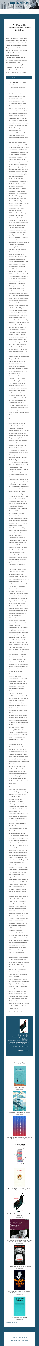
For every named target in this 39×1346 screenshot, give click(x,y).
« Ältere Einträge (11, 1323)
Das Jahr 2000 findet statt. (19, 1318)
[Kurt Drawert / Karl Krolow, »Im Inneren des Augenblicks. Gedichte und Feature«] (19, 1228)
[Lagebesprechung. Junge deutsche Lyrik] (19, 1255)
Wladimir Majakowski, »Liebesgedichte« (19, 1189)
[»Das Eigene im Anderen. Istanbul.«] (19, 1101)
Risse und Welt (19, 1087)
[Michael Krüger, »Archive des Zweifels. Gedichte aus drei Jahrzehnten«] (19, 1280)
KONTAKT (15, 1338)
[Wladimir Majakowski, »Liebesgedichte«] (19, 1177)
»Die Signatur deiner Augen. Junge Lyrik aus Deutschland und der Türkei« (19, 1138)
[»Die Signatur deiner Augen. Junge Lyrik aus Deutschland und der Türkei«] (19, 1126)
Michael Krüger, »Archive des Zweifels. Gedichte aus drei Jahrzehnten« (19, 1292)
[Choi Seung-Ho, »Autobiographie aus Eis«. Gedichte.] (19, 1202)
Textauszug (12, 77)
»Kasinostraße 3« (19, 1164)
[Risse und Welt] (19, 1076)
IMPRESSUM (23, 1338)
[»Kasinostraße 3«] (19, 1152)
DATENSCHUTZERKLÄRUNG (20, 1340)
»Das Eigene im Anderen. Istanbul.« (19, 1112)
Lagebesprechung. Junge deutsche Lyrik (19, 1266)
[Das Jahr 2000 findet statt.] (19, 1306)
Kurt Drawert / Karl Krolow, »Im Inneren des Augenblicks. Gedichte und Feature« (19, 1240)
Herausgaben (19, 1089)
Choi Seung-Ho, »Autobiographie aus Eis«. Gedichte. (19, 1214)
